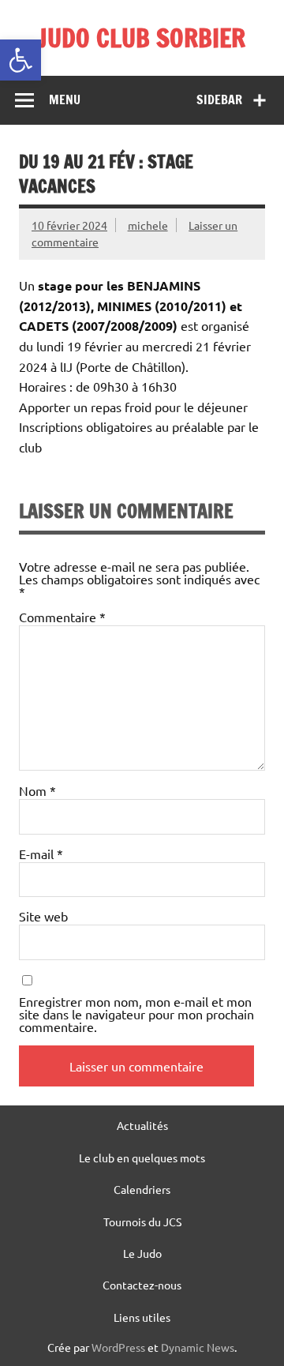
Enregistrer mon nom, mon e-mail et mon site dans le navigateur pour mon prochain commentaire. (136, 1014)
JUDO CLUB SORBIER (142, 38)
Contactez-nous (142, 1284)
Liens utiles (142, 1317)
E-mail (41, 853)
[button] (20, 60)
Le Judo (142, 1253)
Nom (37, 790)
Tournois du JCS (142, 1221)
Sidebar (219, 99)
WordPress (118, 1347)
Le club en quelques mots (142, 1157)
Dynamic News (197, 1347)
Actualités (142, 1125)
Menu (64, 99)
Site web (43, 916)
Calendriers (142, 1189)
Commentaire (62, 616)
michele (148, 225)
